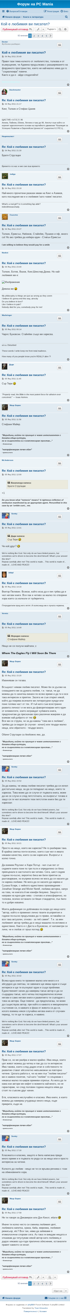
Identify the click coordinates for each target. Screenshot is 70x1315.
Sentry (14, 514)
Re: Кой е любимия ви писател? (24, 100)
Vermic (5, 613)
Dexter (5, 42)
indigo (12, 174)
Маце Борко (15, 405)
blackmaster (15, 90)
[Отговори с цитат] (59, 45)
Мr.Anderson (7, 460)
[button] (50, 36)
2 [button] (34, 35)
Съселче (14, 215)
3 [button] (38, 35)
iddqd (10, 573)
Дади (11, 365)
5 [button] (46, 35)
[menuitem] (16, 11)
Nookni (5, 253)
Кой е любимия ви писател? (25, 24)
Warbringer (7, 315)
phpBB (31, 1305)
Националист (8, 136)
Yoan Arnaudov (41, 1308)
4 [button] (42, 35)
